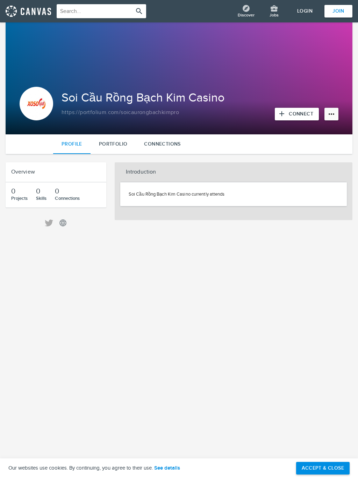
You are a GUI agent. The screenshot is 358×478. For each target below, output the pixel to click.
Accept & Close (323, 468)
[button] (233, 172)
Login (305, 11)
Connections (162, 144)
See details (167, 468)
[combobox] (101, 11)
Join (338, 11)
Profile (72, 144)
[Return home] (28, 11)
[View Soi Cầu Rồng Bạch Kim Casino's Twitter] (49, 223)
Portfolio (113, 144)
